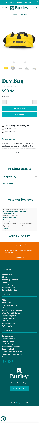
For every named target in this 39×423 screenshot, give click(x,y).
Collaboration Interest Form (13, 354)
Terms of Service (8, 287)
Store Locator (7, 357)
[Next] (25, 62)
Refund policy (7, 326)
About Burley (7, 274)
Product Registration (10, 316)
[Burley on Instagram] (9, 362)
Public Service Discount (11, 346)
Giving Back (6, 277)
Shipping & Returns (9, 305)
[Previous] (14, 62)
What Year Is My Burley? (11, 313)
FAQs (4, 300)
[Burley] (19, 8)
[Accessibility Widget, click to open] (3, 418)
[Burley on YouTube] (6, 362)
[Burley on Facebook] (3, 362)
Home (15, 14)
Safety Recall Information (12, 310)
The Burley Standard (10, 280)
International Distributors (12, 352)
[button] (6, 8)
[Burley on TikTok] (12, 362)
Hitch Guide (6, 303)
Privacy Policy (7, 285)
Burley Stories (7, 336)
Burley (18, 403)
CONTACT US (19, 388)
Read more (19, 152)
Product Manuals (8, 318)
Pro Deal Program (9, 344)
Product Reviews (8, 339)
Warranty (5, 308)
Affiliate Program (8, 341)
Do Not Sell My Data (10, 290)
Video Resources (8, 321)
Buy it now (19, 114)
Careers (5, 282)
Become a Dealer (8, 349)
